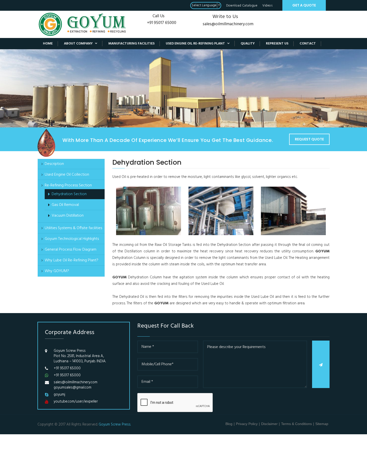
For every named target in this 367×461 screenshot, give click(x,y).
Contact (308, 43)
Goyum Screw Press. (115, 425)
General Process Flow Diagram (70, 249)
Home (48, 43)
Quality (248, 43)
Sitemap (321, 424)
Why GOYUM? (57, 271)
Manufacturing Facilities (131, 43)
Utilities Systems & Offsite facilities (73, 228)
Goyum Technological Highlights (72, 239)
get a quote (304, 5)
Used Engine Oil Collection (67, 174)
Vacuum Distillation (68, 215)
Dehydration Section (69, 194)
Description (54, 164)
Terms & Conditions (296, 424)
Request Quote (309, 139)
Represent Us (277, 43)
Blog (228, 424)
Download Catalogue (241, 5)
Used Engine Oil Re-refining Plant (197, 43)
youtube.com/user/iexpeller (76, 401)
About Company (80, 43)
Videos (267, 5)
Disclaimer (269, 424)
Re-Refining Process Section (68, 185)
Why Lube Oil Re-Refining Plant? (71, 260)
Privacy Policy (247, 424)
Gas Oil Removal (65, 205)
